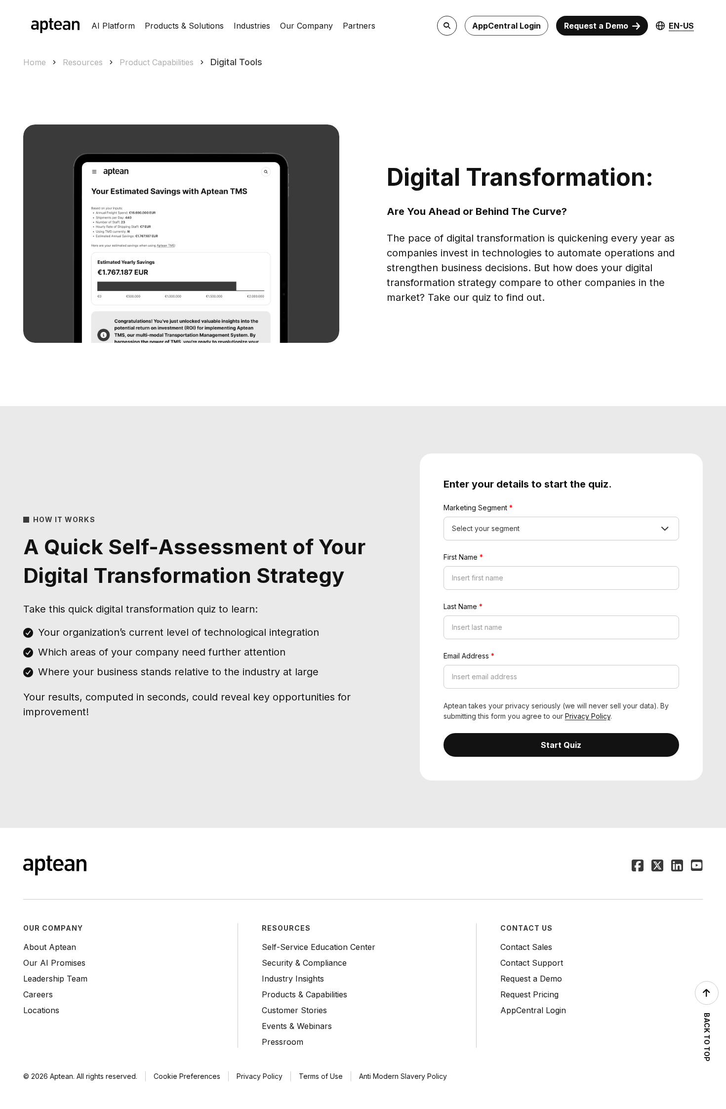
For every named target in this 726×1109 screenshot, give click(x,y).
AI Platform (113, 26)
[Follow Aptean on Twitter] (657, 866)
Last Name (463, 606)
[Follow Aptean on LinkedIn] (677, 866)
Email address (469, 656)
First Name (463, 557)
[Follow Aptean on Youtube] (697, 866)
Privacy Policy (587, 716)
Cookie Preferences (187, 1076)
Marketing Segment (478, 507)
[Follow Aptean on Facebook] (638, 866)
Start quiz (561, 745)
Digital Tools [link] (236, 62)
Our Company (306, 26)
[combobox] (561, 528)
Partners (359, 26)
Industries (252, 26)
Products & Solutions (184, 26)
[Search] (447, 26)
